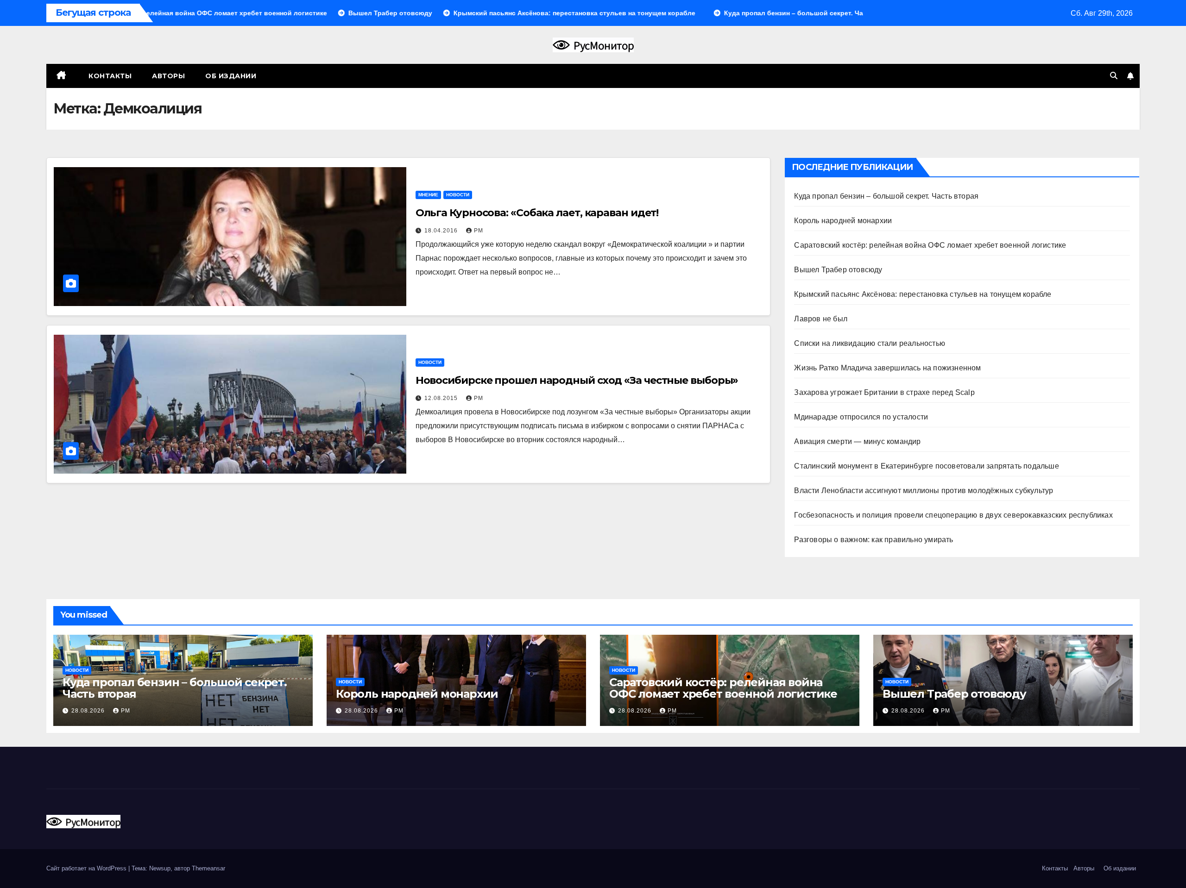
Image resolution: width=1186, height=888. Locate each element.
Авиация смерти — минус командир (857, 441)
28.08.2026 (89, 710)
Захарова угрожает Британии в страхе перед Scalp (884, 392)
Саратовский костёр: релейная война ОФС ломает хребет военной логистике (930, 245)
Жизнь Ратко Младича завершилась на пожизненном (887, 368)
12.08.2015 (442, 398)
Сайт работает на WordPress (87, 868)
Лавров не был (820, 319)
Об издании (230, 76)
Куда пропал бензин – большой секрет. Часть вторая (886, 196)
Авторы (168, 76)
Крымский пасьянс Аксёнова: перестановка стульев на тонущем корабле (922, 294)
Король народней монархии (843, 221)
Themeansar (208, 868)
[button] (1113, 76)
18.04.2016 (442, 230)
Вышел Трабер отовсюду (838, 270)
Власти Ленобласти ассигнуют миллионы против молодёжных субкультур (923, 490)
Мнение (428, 194)
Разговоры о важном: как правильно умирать (873, 540)
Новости (457, 194)
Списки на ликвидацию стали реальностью (869, 343)
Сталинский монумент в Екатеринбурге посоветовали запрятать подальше (926, 466)
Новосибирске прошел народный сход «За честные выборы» (577, 380)
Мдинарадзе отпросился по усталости (861, 417)
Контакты (109, 76)
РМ (478, 230)
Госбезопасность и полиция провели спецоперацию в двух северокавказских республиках (953, 515)
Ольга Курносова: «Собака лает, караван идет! (537, 212)
